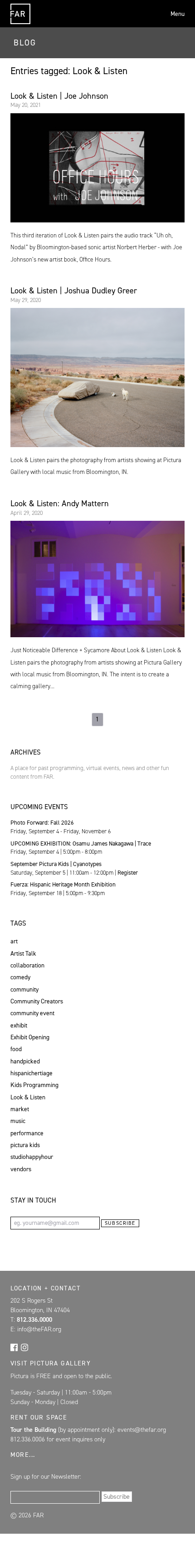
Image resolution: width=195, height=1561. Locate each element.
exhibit (18, 1025)
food (16, 1049)
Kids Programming (34, 1085)
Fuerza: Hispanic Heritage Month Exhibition (63, 884)
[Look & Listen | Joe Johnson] (97, 167)
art (14, 941)
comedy (20, 977)
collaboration (27, 965)
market (19, 1109)
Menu (178, 14)
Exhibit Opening (29, 1037)
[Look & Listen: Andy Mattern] (97, 579)
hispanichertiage (31, 1073)
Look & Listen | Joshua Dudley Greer (73, 290)
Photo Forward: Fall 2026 (42, 822)
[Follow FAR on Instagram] (24, 1347)
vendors (20, 1169)
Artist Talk (23, 953)
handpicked (25, 1061)
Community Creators (36, 1001)
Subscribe (120, 1223)
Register (127, 872)
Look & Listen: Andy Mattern (59, 503)
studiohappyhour (31, 1157)
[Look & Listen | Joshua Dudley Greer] (97, 377)
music (17, 1121)
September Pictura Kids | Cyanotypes (56, 864)
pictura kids (25, 1145)
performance (27, 1133)
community (24, 989)
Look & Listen (27, 1097)
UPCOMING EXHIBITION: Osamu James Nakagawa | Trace (80, 843)
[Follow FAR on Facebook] (14, 1347)
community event (32, 1013)
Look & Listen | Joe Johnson (59, 96)
